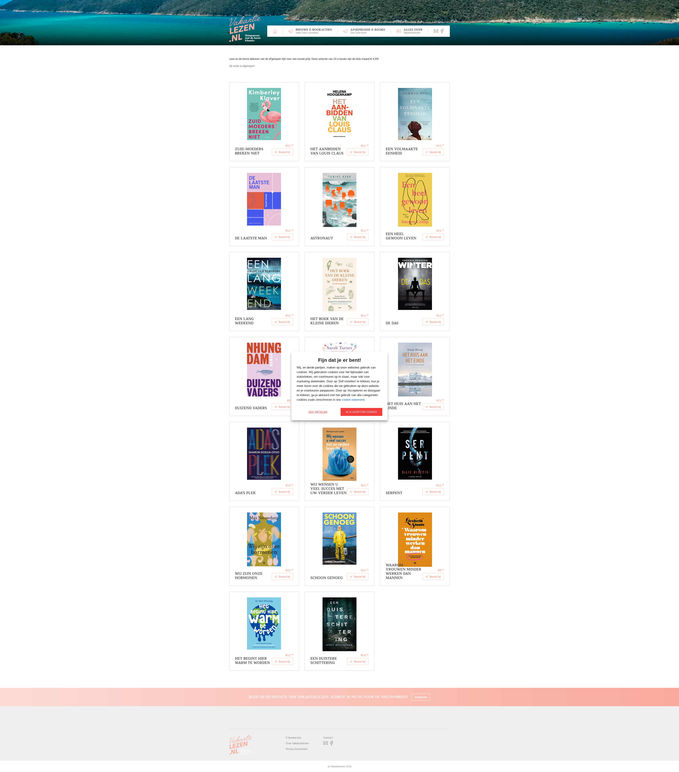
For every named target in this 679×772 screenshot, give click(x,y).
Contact (328, 737)
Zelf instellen (317, 412)
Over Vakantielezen (297, 743)
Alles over (413, 31)
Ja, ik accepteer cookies (361, 412)
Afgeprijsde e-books (367, 31)
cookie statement (353, 399)
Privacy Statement (297, 749)
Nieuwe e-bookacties (314, 31)
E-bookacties (293, 737)
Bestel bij (284, 152)
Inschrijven (420, 697)
